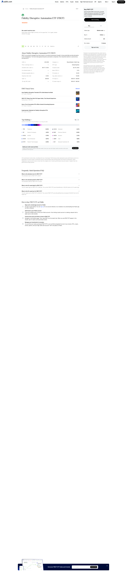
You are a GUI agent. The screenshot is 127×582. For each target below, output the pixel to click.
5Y (42, 46)
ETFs (67, 1)
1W (25, 46)
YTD (37, 46)
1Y (39, 46)
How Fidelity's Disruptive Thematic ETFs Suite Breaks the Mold (37, 92)
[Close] (107, 566)
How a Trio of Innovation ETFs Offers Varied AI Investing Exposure (38, 104)
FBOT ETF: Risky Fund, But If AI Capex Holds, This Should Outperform (39, 98)
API (95, 1)
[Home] (7, 2)
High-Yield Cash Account (86, 1)
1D (22, 46)
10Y (45, 46)
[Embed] (78, 46)
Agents (99, 1)
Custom (52, 46)
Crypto (72, 1)
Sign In (113, 1)
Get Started (121, 1)
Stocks (56, 1)
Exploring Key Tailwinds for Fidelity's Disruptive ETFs (35, 110)
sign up (42, 206)
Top (75, 119)
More (106, 1)
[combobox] (101, 30)
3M (31, 46)
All (48, 46)
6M (34, 46)
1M (28, 46)
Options (62, 1)
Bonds (76, 1)
